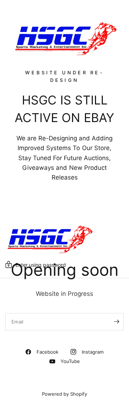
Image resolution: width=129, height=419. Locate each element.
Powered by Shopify (64, 394)
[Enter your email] (116, 321)
